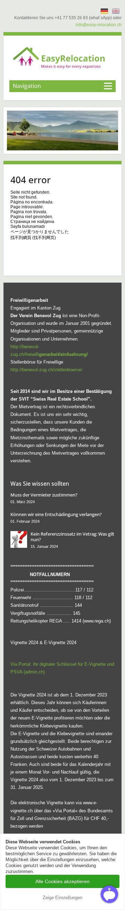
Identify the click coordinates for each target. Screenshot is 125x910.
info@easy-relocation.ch (99, 24)
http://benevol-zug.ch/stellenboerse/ (46, 369)
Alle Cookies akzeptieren (62, 881)
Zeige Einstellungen (62, 897)
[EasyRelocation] (62, 57)
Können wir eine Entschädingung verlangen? (56, 514)
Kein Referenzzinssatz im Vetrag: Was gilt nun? (72, 537)
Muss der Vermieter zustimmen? (43, 495)
